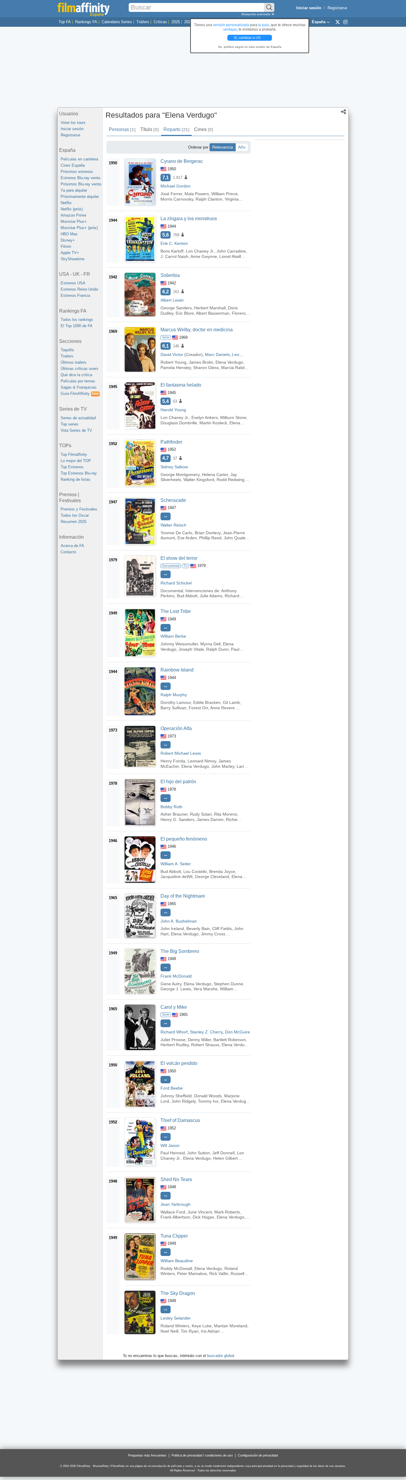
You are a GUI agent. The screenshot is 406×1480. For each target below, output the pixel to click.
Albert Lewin (172, 300)
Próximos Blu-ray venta (81, 184)
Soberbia (170, 275)
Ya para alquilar (74, 190)
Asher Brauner (174, 814)
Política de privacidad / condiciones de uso (202, 1455)
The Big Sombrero (179, 951)
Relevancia (222, 147)
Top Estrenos (72, 467)
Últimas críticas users (79, 368)
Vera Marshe (205, 988)
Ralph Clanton (209, 199)
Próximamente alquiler (80, 196)
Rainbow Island (176, 669)
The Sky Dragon (177, 1293)
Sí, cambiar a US (248, 38)
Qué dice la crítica (76, 375)
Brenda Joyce (222, 871)
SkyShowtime (72, 259)
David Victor (171, 354)
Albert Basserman (212, 313)
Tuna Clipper (174, 1235)
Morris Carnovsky (176, 199)
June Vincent (200, 1212)
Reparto (176, 129)
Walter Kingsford (198, 479)
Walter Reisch (173, 525)
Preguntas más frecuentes (147, 1455)
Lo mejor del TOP (76, 460)
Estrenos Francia (75, 295)
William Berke (173, 636)
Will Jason (170, 1145)
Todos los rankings (77, 319)
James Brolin (201, 362)
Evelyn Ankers (204, 417)
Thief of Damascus (180, 1120)
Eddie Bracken (207, 702)
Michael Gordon (175, 186)
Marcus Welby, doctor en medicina (196, 329)
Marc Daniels (217, 354)
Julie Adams (211, 595)
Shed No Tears (176, 1179)
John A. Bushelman (178, 921)
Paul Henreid (172, 1152)
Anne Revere (222, 707)
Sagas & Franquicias (79, 387)
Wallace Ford (172, 1212)
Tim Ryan (190, 1331)
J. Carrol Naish (174, 256)
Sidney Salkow (174, 466)
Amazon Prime (73, 215)
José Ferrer (171, 193)
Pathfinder (171, 442)
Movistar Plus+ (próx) (79, 228)
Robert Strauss (205, 1044)
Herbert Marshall (210, 307)
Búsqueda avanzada (256, 14)
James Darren (210, 819)
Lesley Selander (175, 1318)
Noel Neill (169, 1331)
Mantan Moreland (230, 1325)
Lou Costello (195, 871)
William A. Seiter (175, 863)
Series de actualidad (78, 418)
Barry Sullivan (173, 707)
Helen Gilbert (225, 1158)
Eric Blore (185, 313)
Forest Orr (198, 707)
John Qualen (236, 537)
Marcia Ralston (235, 367)
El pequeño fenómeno (183, 838)
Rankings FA (86, 22)
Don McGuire (237, 1032)
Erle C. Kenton (174, 243)
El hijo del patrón (178, 781)
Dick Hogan (203, 1217)
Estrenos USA (73, 283)
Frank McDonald (176, 976)
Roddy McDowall (176, 1268)
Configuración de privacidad (258, 1455)
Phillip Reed (210, 537)
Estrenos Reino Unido (79, 289)
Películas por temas (78, 381)
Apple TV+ (70, 252)
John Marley (222, 766)
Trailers (67, 356)
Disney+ (68, 240)
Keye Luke (202, 1325)
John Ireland (172, 928)
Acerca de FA (72, 545)
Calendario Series (117, 22)
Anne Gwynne (204, 256)
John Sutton (198, 1152)
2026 (188, 22)
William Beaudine (176, 1260)
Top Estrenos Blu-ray (79, 473)
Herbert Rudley (174, 1044)
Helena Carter (215, 474)
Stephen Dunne (228, 983)
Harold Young (173, 409)
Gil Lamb (231, 702)
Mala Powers (197, 193)
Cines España (73, 165)
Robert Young (173, 362)
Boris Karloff (171, 251)
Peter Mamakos (192, 1273)
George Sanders (176, 307)
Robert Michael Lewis (180, 753)
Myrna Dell (210, 644)
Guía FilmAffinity (80, 393)
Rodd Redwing (230, 479)
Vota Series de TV (76, 430)
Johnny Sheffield (176, 1095)
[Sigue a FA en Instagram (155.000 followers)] (345, 21)
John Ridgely (183, 1101)
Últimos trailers (73, 362)
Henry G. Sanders (177, 819)
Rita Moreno (225, 814)
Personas (122, 129)
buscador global (220, 1355)
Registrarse (337, 8)
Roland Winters (174, 1325)
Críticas (160, 22)
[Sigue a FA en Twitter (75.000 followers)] (337, 21)
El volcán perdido (178, 1063)
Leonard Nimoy (202, 761)
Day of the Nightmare (182, 896)
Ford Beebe (171, 1088)
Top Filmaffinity (74, 454)
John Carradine (231, 251)
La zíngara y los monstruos (188, 218)
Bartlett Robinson (229, 1039)
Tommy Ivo (208, 1101)
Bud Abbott (187, 595)
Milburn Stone (233, 417)
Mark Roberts (227, 1212)
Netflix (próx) (72, 209)
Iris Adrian (210, 1331)
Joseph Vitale (191, 649)
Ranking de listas (75, 479)
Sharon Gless (206, 367)
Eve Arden (187, 537)
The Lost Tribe (175, 611)
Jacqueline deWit (176, 876)
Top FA (65, 22)
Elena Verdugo (229, 362)
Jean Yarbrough (175, 1204)
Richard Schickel (176, 583)
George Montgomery (179, 474)
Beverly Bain (198, 928)
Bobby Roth (171, 806)
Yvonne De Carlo (176, 532)
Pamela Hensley (175, 367)
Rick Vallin (218, 1273)
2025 (175, 22)
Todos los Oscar (75, 515)
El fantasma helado (180, 384)
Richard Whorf (174, 1032)
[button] (343, 112)
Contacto (68, 552)
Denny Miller (199, 1039)
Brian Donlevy (208, 532)
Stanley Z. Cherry (206, 1032)
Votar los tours (73, 122)
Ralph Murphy (173, 694)
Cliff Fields (222, 928)
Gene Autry (170, 983)
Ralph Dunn (217, 649)
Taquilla (67, 350)
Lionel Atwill (230, 256)
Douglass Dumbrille (178, 422)
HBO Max (69, 234)
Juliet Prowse (172, 1039)
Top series (69, 424)
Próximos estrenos (77, 171)
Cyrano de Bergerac (181, 161)
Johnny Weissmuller (179, 644)
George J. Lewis (175, 988)
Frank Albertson (175, 1217)
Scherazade (173, 500)
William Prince (224, 193)
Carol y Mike (173, 1007)
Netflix (66, 203)
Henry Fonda (172, 761)
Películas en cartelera (79, 159)
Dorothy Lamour (175, 702)
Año (242, 147)
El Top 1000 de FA (76, 326)
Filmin (66, 246)
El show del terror (178, 558)
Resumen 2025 (73, 521)
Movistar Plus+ (74, 221)
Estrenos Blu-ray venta (80, 178)
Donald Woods (208, 1095)
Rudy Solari (201, 814)
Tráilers (142, 22)
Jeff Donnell (223, 1152)
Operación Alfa (176, 728)
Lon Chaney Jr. (200, 251)
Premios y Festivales (79, 509)
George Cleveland (212, 876)
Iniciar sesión (72, 129)
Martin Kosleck (213, 422)
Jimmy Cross (213, 933)
